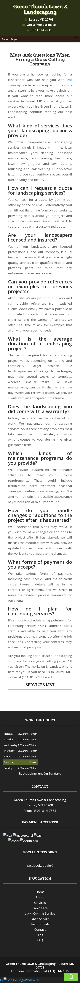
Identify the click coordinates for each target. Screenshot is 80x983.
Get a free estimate (41, 25)
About (39, 897)
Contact (40, 929)
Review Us (32, 980)
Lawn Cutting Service (40, 913)
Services (40, 902)
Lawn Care (40, 908)
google (46, 865)
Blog (40, 935)
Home (40, 892)
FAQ (40, 940)
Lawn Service (40, 919)
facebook (34, 865)
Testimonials (39, 924)
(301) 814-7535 (41, 30)
